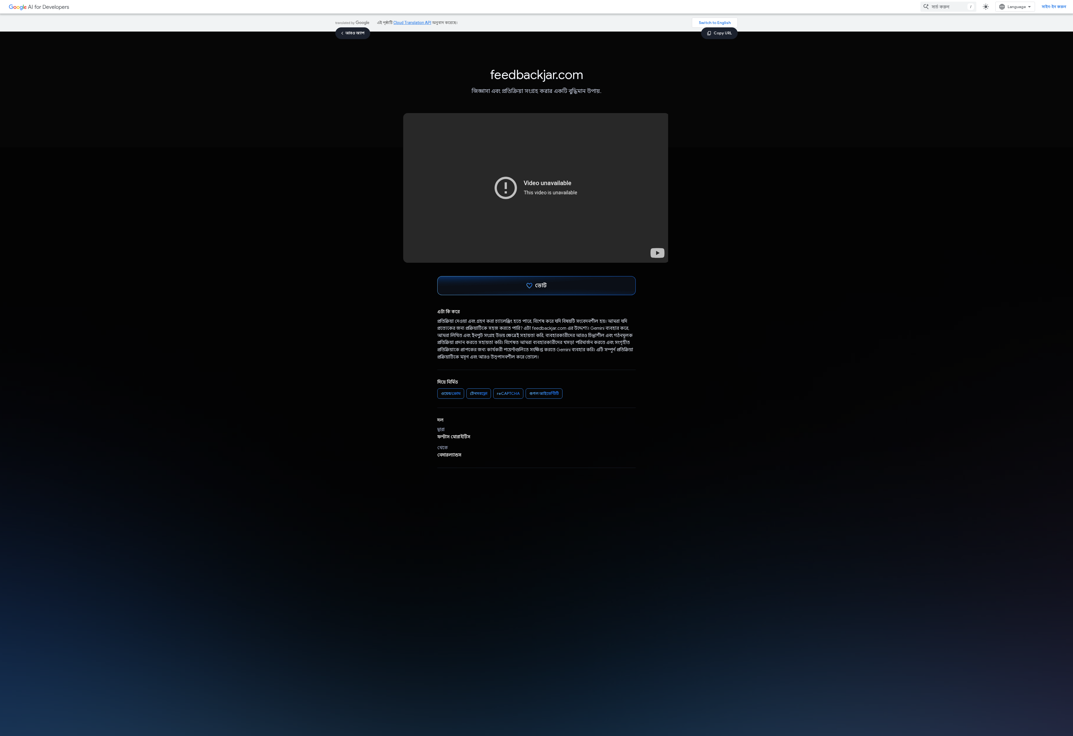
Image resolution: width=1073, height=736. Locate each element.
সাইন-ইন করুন (1054, 6)
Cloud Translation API (412, 22)
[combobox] (948, 7)
